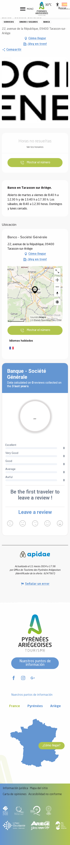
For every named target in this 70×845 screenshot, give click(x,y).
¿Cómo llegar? (51, 745)
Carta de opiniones (15, 794)
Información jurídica (15, 788)
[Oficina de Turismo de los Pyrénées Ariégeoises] (41, 9)
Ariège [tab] (55, 706)
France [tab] (14, 706)
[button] (63, 8)
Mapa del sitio (39, 788)
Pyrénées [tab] (35, 706)
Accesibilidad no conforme (45, 794)
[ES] (64, 4)
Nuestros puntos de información (35, 663)
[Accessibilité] (57, 4)
